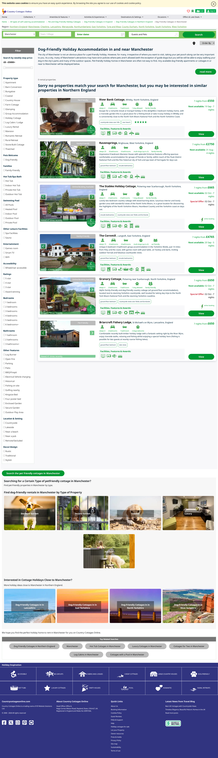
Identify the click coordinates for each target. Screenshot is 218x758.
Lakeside (9, 427)
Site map (114, 744)
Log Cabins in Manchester (86, 654)
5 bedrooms (11, 320)
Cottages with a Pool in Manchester (127, 654)
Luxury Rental (12, 126)
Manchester (33, 26)
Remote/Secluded (13, 440)
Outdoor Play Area (14, 412)
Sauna (8, 237)
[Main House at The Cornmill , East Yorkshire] (68, 252)
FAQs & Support (117, 720)
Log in (212, 11)
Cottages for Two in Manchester (189, 646)
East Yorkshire (98, 26)
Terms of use (115, 751)
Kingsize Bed (11, 394)
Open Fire (10, 359)
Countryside (11, 422)
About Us (114, 706)
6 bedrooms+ (12, 324)
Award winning (12, 291)
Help (112, 723)
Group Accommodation (16, 113)
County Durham (130, 26)
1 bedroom (10, 302)
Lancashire (55, 26)
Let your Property (117, 730)
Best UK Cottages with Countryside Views (180, 706)
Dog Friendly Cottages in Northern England (34, 646)
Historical (10, 381)
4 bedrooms (11, 315)
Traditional (10, 455)
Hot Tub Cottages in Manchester (105, 646)
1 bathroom (11, 335)
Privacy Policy (116, 740)
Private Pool (11, 222)
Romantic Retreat (13, 135)
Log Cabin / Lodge (14, 122)
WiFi (7, 257)
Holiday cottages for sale (120, 726)
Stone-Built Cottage (14, 144)
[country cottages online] (17, 10)
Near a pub (10, 436)
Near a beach (11, 431)
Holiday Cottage (13, 118)
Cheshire (44, 26)
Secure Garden (12, 407)
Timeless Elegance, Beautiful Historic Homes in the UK (185, 709)
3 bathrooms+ (12, 344)
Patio (7, 367)
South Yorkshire (163, 26)
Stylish (8, 460)
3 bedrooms (11, 311)
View (201, 134)
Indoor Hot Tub (12, 185)
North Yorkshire (146, 26)
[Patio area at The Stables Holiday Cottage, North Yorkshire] (68, 203)
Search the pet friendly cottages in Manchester (33, 473)
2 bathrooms (11, 339)
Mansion (9, 131)
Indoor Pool (11, 213)
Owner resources (117, 733)
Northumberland (82, 26)
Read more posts (171, 713)
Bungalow (10, 91)
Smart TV (9, 252)
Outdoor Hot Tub (13, 194)
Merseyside (67, 26)
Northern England (18, 26)
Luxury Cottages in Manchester (147, 646)
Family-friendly (12, 170)
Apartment (10, 82)
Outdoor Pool (12, 218)
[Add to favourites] (188, 11)
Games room (11, 248)
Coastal (9, 95)
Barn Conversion (13, 87)
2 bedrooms (11, 306)
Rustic (8, 451)
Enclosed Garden (13, 403)
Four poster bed (13, 398)
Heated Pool (11, 209)
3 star (8, 287)
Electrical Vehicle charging (17, 376)
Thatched (9, 149)
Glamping (10, 109)
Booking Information (119, 709)
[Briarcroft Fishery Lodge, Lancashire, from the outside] (68, 334)
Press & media (116, 737)
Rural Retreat (11, 140)
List (201, 11)
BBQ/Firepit (11, 372)
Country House (12, 100)
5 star (8, 278)
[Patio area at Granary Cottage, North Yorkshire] (68, 295)
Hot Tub (9, 180)
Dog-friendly (11, 159)
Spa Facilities (11, 233)
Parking (9, 363)
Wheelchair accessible (15, 267)
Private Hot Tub (12, 189)
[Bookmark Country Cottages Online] (193, 11)
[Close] (213, 4)
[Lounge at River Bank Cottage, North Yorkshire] (68, 116)
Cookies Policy (116, 713)
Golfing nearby (12, 390)
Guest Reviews (116, 716)
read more (206, 71)
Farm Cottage (12, 104)
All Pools (9, 204)
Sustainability (116, 747)
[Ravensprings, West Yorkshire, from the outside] (68, 159)
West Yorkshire (179, 26)
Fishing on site (12, 385)
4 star (8, 282)
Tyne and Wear (114, 26)
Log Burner (10, 354)
